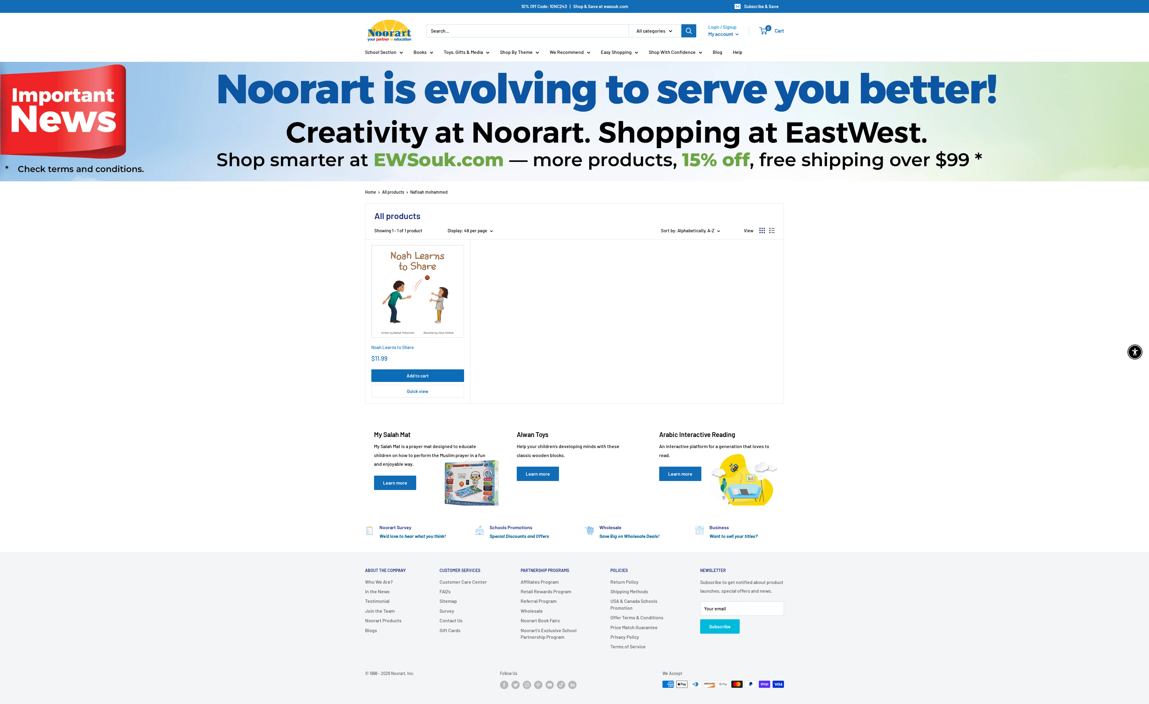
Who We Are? (379, 582)
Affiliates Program (540, 582)
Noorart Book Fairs (540, 620)
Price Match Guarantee (634, 627)
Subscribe (720, 626)
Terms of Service (628, 646)
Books (420, 52)
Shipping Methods (629, 591)
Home (370, 192)
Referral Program (539, 601)
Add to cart (418, 375)
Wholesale (532, 611)
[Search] (688, 30)
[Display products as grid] (762, 230)
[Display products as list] (772, 230)
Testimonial (377, 601)
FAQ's (445, 591)
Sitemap (448, 601)
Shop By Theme (516, 52)
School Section (380, 52)
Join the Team (380, 611)
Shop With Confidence (672, 52)
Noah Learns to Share (392, 347)
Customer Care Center (463, 582)
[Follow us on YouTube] (549, 685)
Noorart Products (383, 620)
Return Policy (624, 582)
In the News (377, 591)
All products (393, 192)
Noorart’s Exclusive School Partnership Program (549, 633)
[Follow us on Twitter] (515, 685)
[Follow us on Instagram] (527, 685)
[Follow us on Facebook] (504, 685)
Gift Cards (450, 630)
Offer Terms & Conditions (636, 617)
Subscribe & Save (761, 6)
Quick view (417, 391)
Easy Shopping (616, 52)
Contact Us (451, 620)
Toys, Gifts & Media (463, 52)
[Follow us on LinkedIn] (572, 685)
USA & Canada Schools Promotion (633, 604)
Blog (717, 52)
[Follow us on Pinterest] (538, 685)
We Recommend (567, 52)
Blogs (371, 630)
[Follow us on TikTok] (561, 685)
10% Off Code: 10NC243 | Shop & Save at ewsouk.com (574, 6)
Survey (447, 611)
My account (721, 34)
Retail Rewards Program (546, 591)
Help (737, 52)
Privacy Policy (624, 637)
